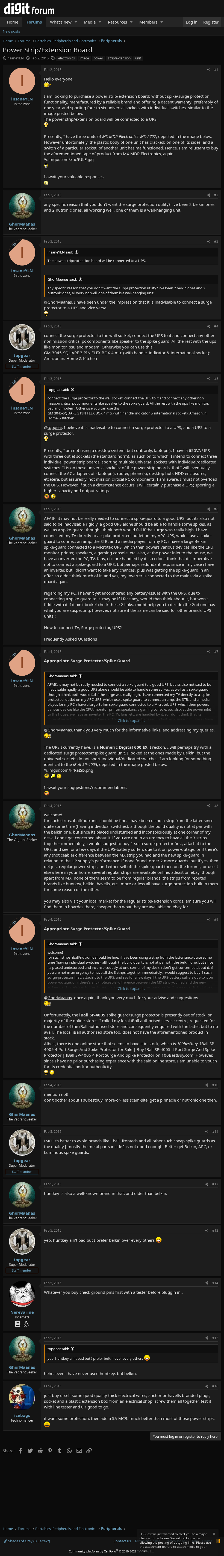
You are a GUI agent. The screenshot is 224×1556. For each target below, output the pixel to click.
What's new (61, 22)
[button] (76, 22)
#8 (216, 805)
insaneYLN (15, 58)
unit (138, 58)
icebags (22, 1415)
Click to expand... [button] (131, 720)
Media (90, 22)
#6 (216, 509)
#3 (216, 241)
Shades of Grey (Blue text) (28, 1540)
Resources (117, 22)
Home (12, 22)
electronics (66, 58)
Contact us (122, 1540)
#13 (215, 1230)
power (98, 58)
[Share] (208, 70)
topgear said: (58, 389)
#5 (216, 378)
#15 (215, 1338)
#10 (215, 1085)
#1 (216, 69)
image (84, 58)
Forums (34, 22)
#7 (216, 651)
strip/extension (119, 58)
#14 (215, 1283)
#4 (216, 326)
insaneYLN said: (60, 252)
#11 (215, 1131)
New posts (11, 31)
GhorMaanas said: (62, 279)
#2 (216, 195)
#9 (216, 919)
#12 (215, 1184)
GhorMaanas (22, 224)
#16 (215, 1386)
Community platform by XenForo (112, 1551)
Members (148, 22)
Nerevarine (22, 1312)
